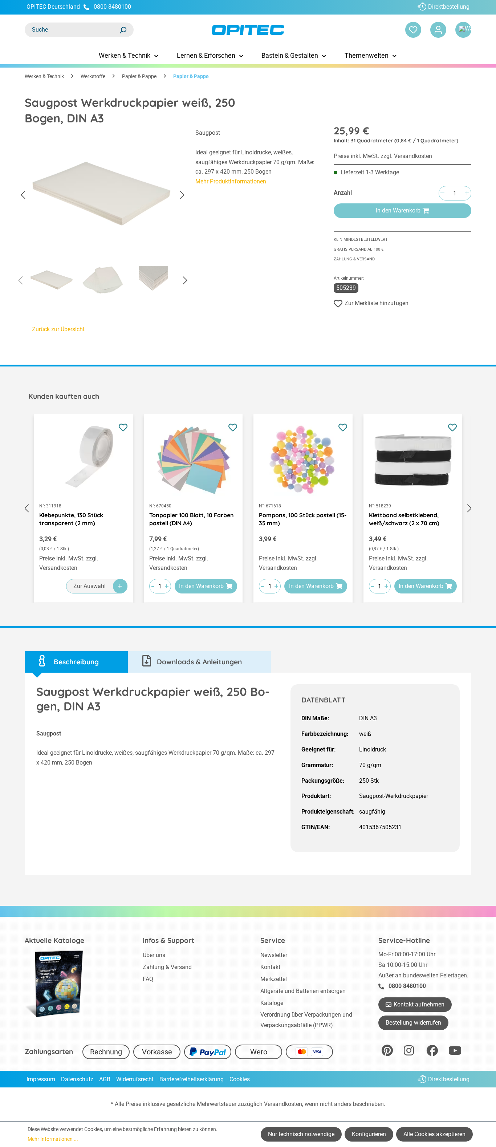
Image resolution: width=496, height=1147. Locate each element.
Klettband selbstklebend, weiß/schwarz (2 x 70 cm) (404, 519)
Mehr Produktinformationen (230, 181)
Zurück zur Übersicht (58, 329)
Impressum (41, 1079)
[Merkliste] (413, 30)
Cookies (239, 1079)
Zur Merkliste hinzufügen (376, 303)
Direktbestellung (448, 6)
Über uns (154, 955)
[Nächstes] (182, 195)
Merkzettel (273, 979)
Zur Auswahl (89, 586)
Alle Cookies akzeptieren (434, 1134)
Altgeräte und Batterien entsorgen (303, 991)
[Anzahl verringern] (442, 193)
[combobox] (71, 30)
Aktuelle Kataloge (54, 940)
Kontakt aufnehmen (419, 1004)
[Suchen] (122, 30)
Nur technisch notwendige (301, 1134)
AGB (104, 1079)
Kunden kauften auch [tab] (63, 396)
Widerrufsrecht (135, 1079)
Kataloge (271, 1003)
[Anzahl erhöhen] (467, 193)
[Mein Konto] (438, 30)
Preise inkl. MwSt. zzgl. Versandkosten (383, 156)
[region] (102, 213)
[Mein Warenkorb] (463, 30)
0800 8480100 (112, 6)
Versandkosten (283, 1104)
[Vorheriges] (22, 195)
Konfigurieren (369, 1134)
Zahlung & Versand (354, 259)
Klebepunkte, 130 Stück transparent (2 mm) (71, 519)
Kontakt (270, 967)
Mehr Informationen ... (53, 1139)
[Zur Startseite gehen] (248, 30)
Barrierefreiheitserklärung (191, 1079)
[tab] (76, 662)
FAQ (148, 979)
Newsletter (273, 955)
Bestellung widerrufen (413, 1022)
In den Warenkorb (398, 210)
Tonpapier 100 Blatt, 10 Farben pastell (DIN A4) (191, 519)
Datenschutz (77, 1079)
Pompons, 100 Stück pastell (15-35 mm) (302, 519)
